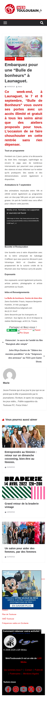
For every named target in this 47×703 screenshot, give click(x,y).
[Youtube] (23, 689)
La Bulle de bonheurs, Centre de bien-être (23, 298)
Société (20, 58)
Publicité (39, 670)
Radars (5, 610)
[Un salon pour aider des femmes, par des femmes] (23, 523)
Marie (20, 87)
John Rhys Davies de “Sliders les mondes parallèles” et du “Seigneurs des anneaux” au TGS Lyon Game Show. (23, 356)
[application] (23, 227)
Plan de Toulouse (9, 614)
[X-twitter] (31, 689)
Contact (28, 670)
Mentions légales (31, 674)
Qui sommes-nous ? (13, 670)
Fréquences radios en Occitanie (15, 623)
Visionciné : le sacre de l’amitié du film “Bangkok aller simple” (24, 342)
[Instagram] (16, 689)
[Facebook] (8, 689)
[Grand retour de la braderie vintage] (23, 478)
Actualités (10, 58)
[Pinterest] (39, 689)
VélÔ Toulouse (8, 619)
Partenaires (15, 674)
